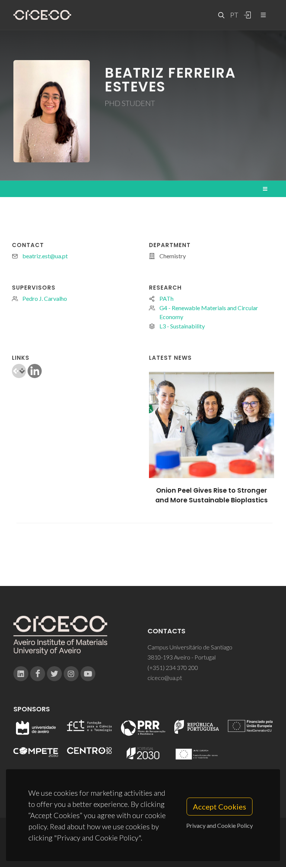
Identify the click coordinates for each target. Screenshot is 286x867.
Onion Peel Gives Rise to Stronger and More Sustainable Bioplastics (211, 495)
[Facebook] (37, 673)
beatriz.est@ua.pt (45, 255)
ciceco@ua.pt (164, 677)
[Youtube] (87, 673)
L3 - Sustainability (182, 326)
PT (234, 15)
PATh (166, 298)
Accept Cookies (219, 806)
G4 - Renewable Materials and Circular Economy (208, 312)
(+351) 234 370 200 (172, 667)
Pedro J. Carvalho (44, 298)
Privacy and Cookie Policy (219, 825)
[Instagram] (71, 673)
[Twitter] (54, 673)
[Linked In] (20, 673)
